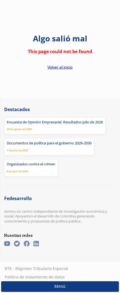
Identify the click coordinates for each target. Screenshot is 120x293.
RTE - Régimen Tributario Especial (36, 268)
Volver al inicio (60, 67)
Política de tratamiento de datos (35, 277)
